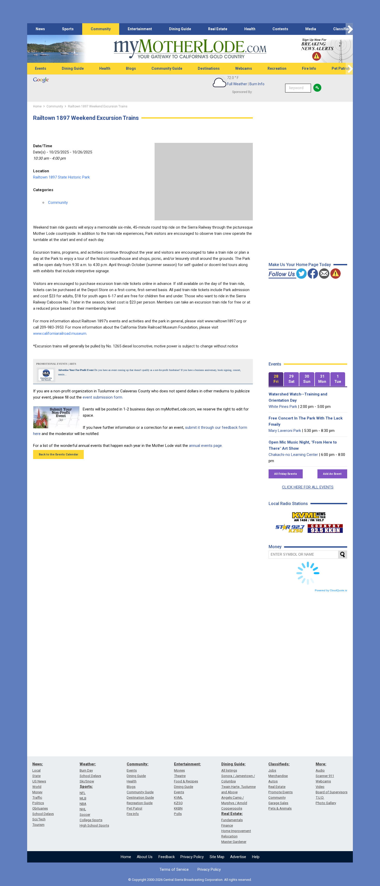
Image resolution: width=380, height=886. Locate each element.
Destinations (209, 68)
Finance (227, 825)
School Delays (43, 814)
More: (321, 764)
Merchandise (278, 776)
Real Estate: (232, 813)
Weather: (88, 764)
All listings (229, 770)
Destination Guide (140, 797)
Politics (38, 803)
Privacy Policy (192, 856)
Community (101, 29)
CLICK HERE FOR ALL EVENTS (307, 487)
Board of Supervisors (331, 792)
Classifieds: (279, 764)
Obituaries (40, 808)
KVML (178, 797)
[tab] (276, 379)
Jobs (272, 770)
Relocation (229, 836)
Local (36, 770)
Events (40, 68)
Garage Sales (278, 803)
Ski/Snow (87, 781)
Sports (68, 29)
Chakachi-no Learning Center (293, 454)
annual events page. (206, 445)
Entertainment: (187, 764)
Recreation (277, 68)
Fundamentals (232, 820)
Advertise (238, 856)
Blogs (131, 68)
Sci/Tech (38, 819)
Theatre (180, 776)
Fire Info (309, 68)
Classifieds (343, 29)
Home (126, 856)
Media (310, 29)
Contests (280, 29)
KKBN (178, 808)
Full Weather (237, 84)
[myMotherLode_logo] (190, 49)
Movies (179, 770)
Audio (320, 770)
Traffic (37, 797)
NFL (83, 793)
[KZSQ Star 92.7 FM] (288, 527)
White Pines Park (283, 406)
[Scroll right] (349, 29)
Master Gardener (233, 842)
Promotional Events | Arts (56, 363)
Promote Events (280, 792)
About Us (145, 856)
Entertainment (140, 29)
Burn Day (86, 770)
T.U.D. (320, 797)
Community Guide (166, 68)
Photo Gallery (326, 803)
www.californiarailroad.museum (59, 333)
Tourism (38, 825)
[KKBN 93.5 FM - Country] (325, 527)
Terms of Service (174, 869)
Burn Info (256, 84)
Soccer (85, 815)
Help (256, 856)
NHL (83, 809)
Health (249, 29)
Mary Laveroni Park (285, 430)
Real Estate (217, 29)
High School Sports (94, 825)
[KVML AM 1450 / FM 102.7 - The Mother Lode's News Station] (309, 515)
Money (37, 792)
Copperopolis (231, 808)
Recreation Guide (140, 803)
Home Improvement (236, 831)
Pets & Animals (280, 808)
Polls (178, 814)
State (36, 776)
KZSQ (178, 803)
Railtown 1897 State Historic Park (61, 177)
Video (320, 787)
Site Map (217, 856)
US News (39, 781)
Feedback (166, 856)
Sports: (86, 786)
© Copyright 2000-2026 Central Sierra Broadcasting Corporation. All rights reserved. (190, 880)
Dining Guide (180, 29)
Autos (273, 781)
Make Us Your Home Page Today (300, 264)
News (40, 29)
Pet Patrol (340, 68)
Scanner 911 (325, 776)
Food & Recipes (186, 781)
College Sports (91, 820)
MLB (83, 798)
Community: (137, 764)
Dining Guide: (233, 764)
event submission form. (103, 397)
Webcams (243, 68)
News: (37, 764)
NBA (83, 804)
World (36, 787)
